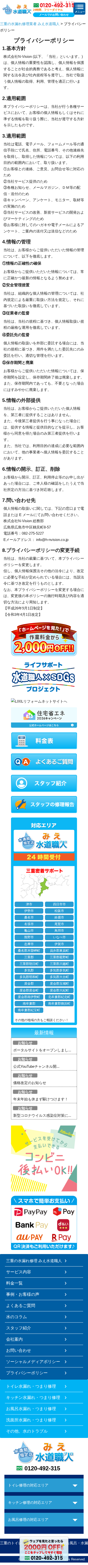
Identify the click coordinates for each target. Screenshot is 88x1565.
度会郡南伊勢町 (29, 997)
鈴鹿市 (59, 917)
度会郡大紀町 (59, 990)
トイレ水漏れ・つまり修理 (31, 1386)
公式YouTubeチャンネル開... (36, 1066)
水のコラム (16, 1316)
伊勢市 (29, 911)
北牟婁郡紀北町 (59, 997)
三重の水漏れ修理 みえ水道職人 (34, 1261)
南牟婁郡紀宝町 (29, 1010)
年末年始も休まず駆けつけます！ (40, 1099)
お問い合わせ (18, 1350)
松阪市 (59, 911)
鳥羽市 (59, 930)
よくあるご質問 (20, 1305)
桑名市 (29, 917)
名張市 (29, 924)
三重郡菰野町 (59, 957)
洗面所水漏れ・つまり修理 (31, 1419)
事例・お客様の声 (22, 1294)
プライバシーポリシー (27, 1372)
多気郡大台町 (59, 977)
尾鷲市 (59, 924)
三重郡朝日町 (29, 964)
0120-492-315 (42, 1468)
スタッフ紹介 (18, 1328)
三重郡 (29, 957)
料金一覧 (14, 1283)
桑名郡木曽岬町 (29, 950)
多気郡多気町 (59, 970)
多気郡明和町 (29, 977)
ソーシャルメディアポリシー (33, 1361)
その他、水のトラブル (27, 1431)
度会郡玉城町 (59, 983)
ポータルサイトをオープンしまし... (42, 1050)
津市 (29, 904)
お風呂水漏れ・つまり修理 (31, 1408)
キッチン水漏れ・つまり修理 (33, 1397)
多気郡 (29, 970)
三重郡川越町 (59, 964)
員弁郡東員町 (59, 950)
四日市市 (59, 904)
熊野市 (29, 937)
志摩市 (29, 944)
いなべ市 (59, 937)
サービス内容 (18, 1271)
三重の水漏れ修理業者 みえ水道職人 (30, 24)
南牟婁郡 (29, 1003)
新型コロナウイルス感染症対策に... (42, 1115)
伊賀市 (59, 944)
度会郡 (29, 983)
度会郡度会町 (29, 990)
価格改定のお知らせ (29, 1083)
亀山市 (29, 930)
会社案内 (14, 1339)
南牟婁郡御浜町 (59, 1003)
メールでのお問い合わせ (54, 14)
